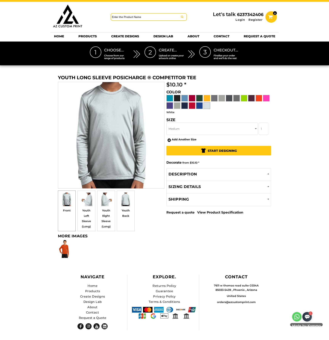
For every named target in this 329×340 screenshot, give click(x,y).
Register (255, 20)
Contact (92, 312)
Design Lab (92, 302)
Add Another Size (184, 139)
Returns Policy (164, 286)
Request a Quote (92, 318)
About (92, 307)
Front (67, 210)
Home (92, 286)
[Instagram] (88, 326)
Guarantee (164, 291)
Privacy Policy (164, 296)
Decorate (174, 162)
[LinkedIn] (104, 326)
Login (240, 20)
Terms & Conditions (164, 302)
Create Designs (92, 296)
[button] (87, 36)
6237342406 (250, 14)
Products (92, 291)
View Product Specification (220, 212)
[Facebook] (80, 326)
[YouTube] (96, 326)
